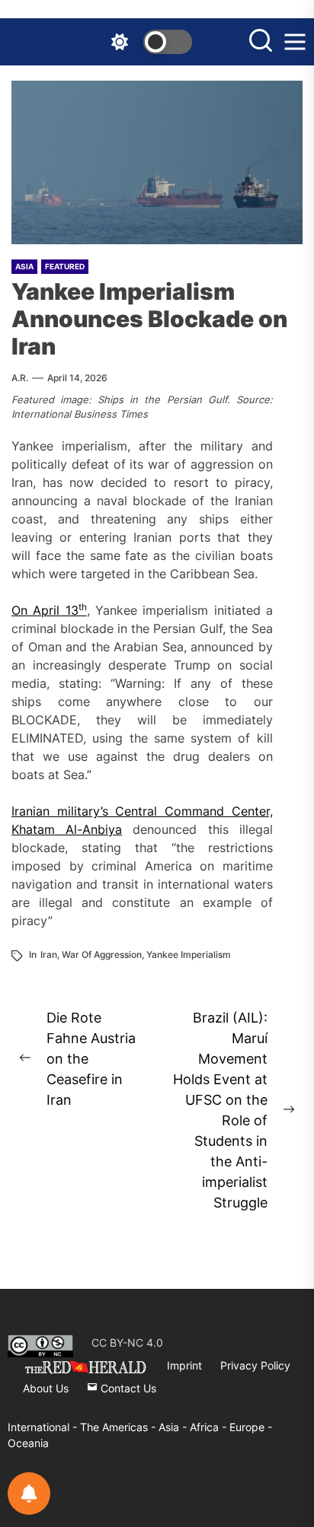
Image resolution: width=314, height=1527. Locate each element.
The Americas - (119, 1426)
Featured (65, 266)
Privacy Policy (255, 1365)
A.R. (19, 377)
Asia (24, 266)
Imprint (184, 1365)
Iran (48, 954)
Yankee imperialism (188, 954)
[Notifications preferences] (29, 1493)
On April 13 (49, 610)
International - (44, 1426)
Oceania (28, 1442)
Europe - (250, 1426)
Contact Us (127, 1388)
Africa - (209, 1426)
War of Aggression (102, 954)
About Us (46, 1388)
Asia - (174, 1426)
